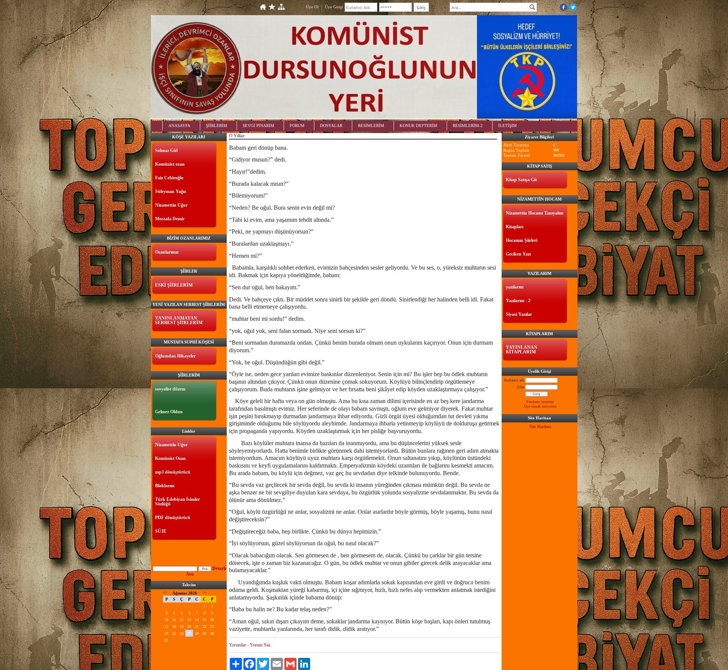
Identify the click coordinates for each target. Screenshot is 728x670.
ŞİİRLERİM (216, 125)
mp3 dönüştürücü (172, 472)
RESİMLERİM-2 (468, 125)
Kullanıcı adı (514, 380)
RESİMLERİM (371, 125)
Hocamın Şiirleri (521, 240)
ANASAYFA (179, 125)
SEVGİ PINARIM (258, 125)
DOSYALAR (331, 125)
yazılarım (515, 287)
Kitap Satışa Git (521, 179)
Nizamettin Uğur (171, 205)
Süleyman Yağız (170, 191)
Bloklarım (164, 485)
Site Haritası (540, 426)
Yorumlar (237, 645)
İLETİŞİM (507, 125)
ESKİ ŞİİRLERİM (174, 285)
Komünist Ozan (170, 458)
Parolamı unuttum (540, 402)
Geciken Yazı (518, 254)
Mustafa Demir (170, 218)
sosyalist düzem (170, 389)
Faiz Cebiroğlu (169, 177)
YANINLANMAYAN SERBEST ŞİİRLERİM (178, 320)
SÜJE (160, 531)
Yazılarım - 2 (518, 300)
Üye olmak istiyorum (540, 406)
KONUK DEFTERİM (418, 125)
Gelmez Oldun (169, 411)
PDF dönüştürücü (172, 517)
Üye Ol (312, 7)
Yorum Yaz (260, 645)
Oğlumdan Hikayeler (175, 356)
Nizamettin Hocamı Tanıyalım (534, 213)
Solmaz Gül (166, 150)
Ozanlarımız (167, 252)
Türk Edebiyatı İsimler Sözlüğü (177, 502)
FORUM (297, 125)
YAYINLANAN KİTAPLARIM (521, 350)
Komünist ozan (170, 164)
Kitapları (514, 226)
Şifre (520, 387)
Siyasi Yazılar (519, 314)
